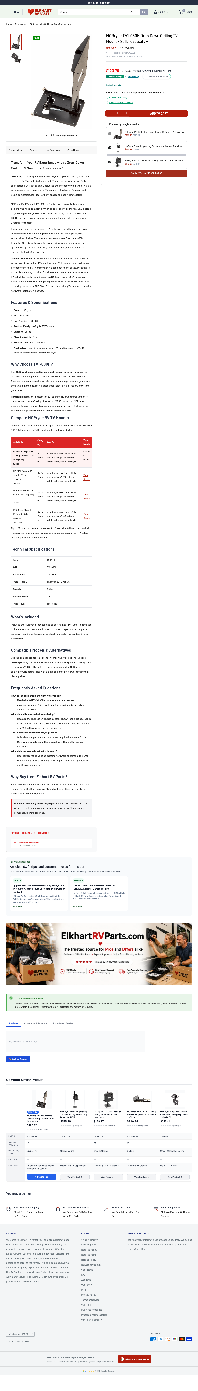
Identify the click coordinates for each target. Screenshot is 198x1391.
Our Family (87, 1284)
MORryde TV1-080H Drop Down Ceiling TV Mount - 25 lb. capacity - (155, 132)
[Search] (144, 12)
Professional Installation (94, 1314)
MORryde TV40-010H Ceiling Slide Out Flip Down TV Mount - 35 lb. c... (141, 1114)
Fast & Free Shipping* (99, 2)
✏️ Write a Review (18, 1059)
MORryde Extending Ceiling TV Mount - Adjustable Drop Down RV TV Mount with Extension (155, 146)
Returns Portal (89, 1254)
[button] (131, 12)
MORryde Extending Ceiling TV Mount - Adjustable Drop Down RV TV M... (73, 1114)
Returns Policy (89, 1249)
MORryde (111, 48)
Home (9, 24)
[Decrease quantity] (107, 113)
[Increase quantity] (126, 113)
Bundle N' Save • (146, 173)
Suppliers (86, 1304)
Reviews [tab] (13, 1023)
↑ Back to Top (41, 1177)
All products (20, 24)
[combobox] (99, 12)
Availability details (113, 85)
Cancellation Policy (91, 1319)
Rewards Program (91, 1264)
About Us (86, 1279)
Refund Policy (88, 1259)
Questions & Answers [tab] (35, 1023)
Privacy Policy (88, 1294)
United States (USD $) (18, 1334)
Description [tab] (16, 150)
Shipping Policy (89, 1239)
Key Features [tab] (52, 150)
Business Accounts (91, 1309)
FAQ (83, 1274)
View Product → (74, 1177)
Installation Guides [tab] (63, 1023)
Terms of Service (90, 1299)
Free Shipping (88, 1244)
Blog (83, 1289)
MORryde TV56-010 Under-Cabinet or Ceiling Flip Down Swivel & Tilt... (174, 1114)
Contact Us (87, 1269)
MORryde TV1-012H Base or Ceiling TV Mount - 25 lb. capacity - (154, 160)
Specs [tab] (33, 150)
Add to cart (159, 113)
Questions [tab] (73, 150)
